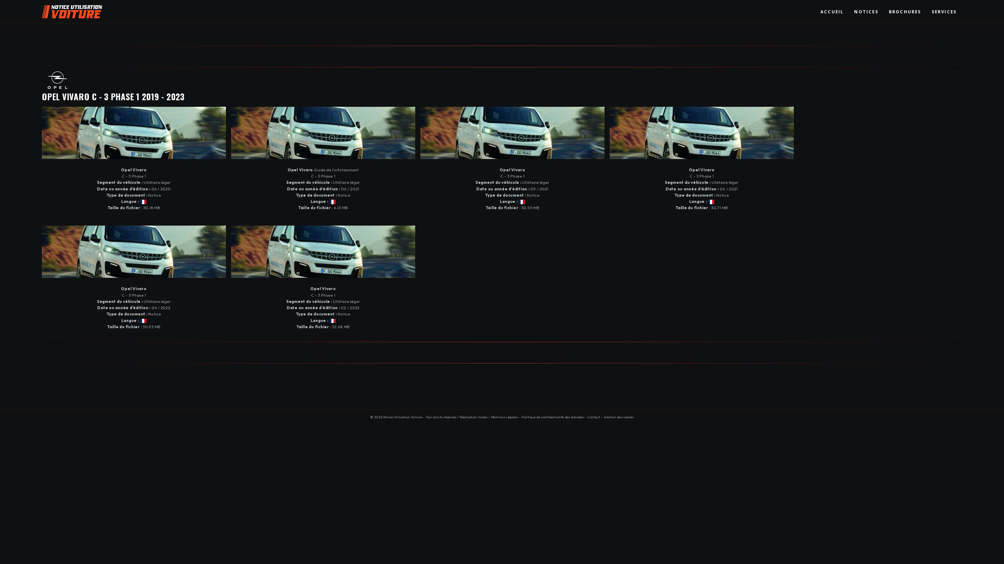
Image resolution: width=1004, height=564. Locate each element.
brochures (905, 12)
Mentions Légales (504, 417)
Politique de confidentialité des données (553, 417)
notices (866, 12)
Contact (593, 417)
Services (944, 12)
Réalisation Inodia (474, 417)
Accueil (832, 12)
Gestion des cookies (619, 417)
